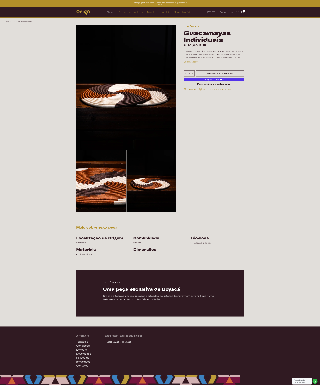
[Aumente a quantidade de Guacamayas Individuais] (192, 73)
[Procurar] (237, 12)
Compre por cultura (131, 12)
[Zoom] (171, 30)
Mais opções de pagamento (213, 84)
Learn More (191, 61)
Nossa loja (164, 12)
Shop (110, 12)
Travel (150, 12)
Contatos (82, 365)
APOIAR (82, 336)
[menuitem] (111, 12)
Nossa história (182, 12)
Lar (7, 21)
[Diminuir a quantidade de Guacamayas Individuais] (186, 73)
